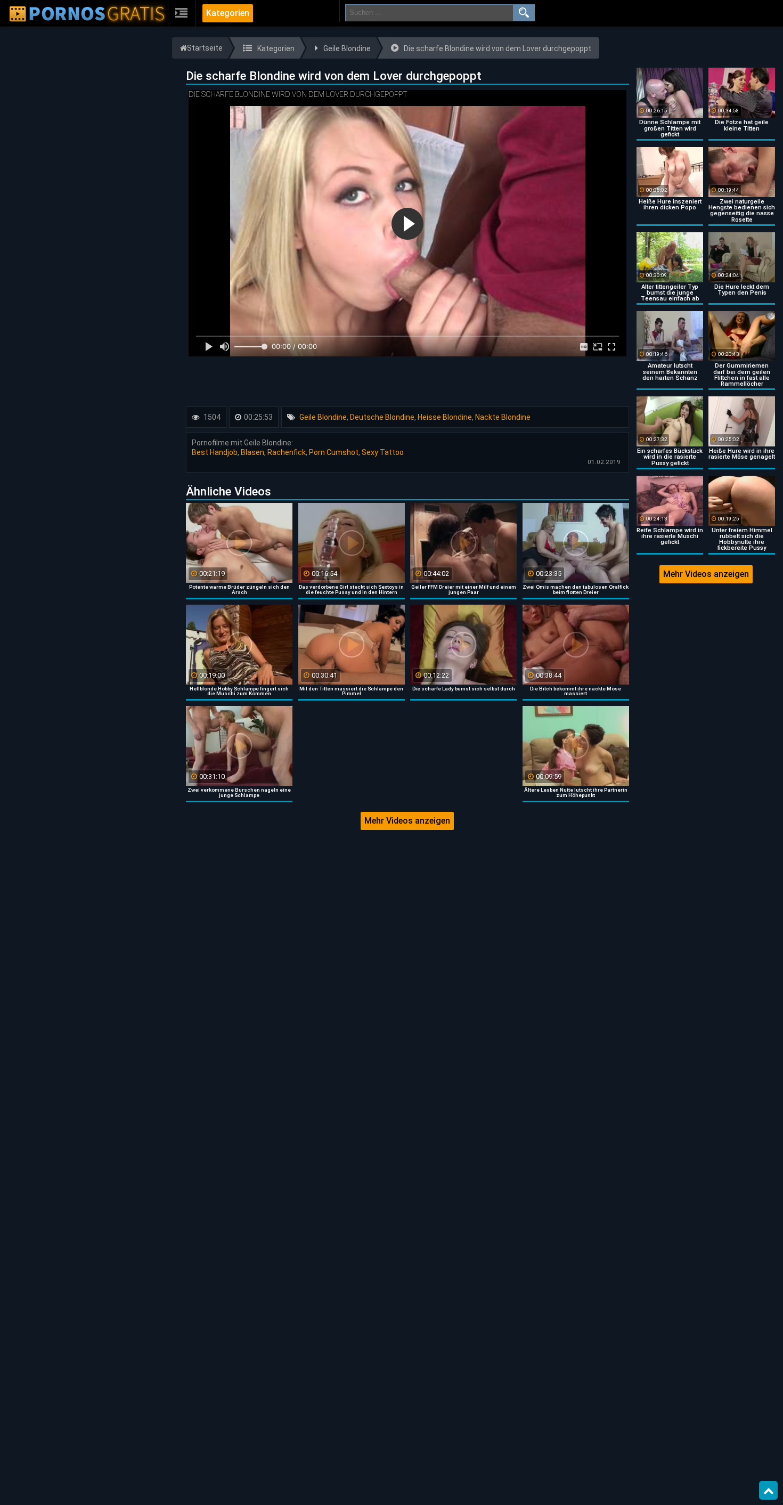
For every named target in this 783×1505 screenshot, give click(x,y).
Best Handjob (215, 452)
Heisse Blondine (445, 417)
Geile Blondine (323, 417)
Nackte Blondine (503, 417)
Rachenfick (286, 452)
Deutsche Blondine (382, 417)
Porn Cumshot (333, 452)
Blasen (252, 452)
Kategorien (227, 13)
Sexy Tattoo (383, 452)
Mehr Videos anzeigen (407, 821)
